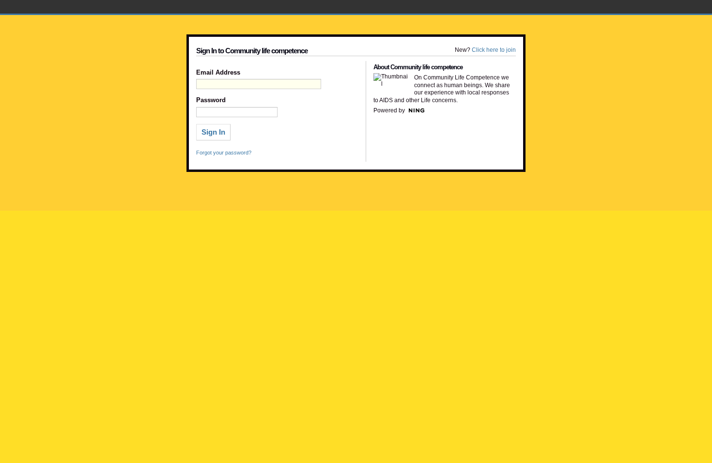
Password (211, 100)
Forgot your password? (223, 152)
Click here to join (494, 49)
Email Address (218, 72)
